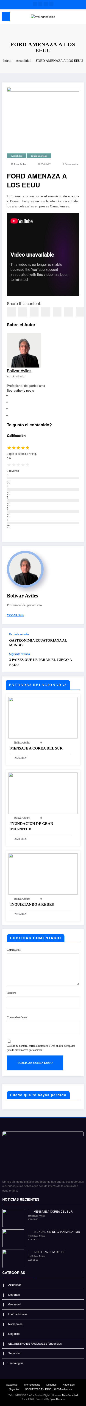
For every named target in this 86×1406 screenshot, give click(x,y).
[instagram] (46, 4)
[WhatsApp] (68, 312)
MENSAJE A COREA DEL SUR (36, 748)
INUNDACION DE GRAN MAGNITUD (31, 826)
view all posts (15, 615)
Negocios (14, 1333)
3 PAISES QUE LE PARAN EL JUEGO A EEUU (40, 662)
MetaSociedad (70, 1395)
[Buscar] (72, 17)
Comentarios (14, 949)
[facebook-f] (35, 4)
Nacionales (15, 1324)
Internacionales (39, 156)
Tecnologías (15, 1363)
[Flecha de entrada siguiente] (75, 662)
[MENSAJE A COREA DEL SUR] (43, 717)
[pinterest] (57, 312)
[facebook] (11, 312)
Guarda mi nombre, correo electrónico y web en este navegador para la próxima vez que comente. (41, 1048)
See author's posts (20, 390)
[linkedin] (34, 312)
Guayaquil (14, 1304)
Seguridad (14, 1353)
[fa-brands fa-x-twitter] (40, 4)
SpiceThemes (57, 1399)
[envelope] (45, 312)
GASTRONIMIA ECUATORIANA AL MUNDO (38, 643)
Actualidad (16, 156)
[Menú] (6, 16)
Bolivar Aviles (18, 164)
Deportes (14, 1294)
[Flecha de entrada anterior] (75, 640)
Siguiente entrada (19, 654)
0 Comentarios (70, 164)
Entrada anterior (19, 634)
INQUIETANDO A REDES (32, 904)
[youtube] (51, 4)
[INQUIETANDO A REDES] (43, 873)
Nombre (11, 992)
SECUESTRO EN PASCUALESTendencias (35, 1343)
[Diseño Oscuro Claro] (80, 18)
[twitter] (22, 312)
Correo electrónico (17, 1017)
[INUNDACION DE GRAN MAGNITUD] (43, 793)
